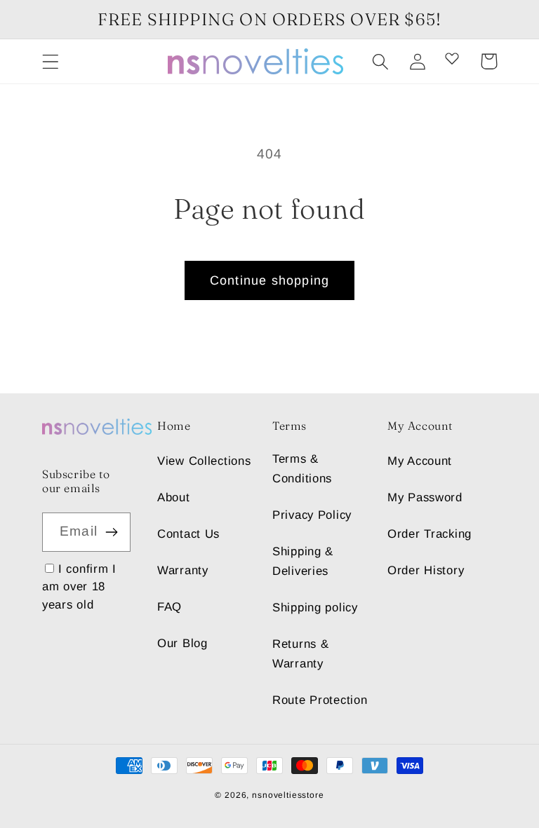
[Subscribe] (111, 532)
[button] (50, 61)
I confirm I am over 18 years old (79, 586)
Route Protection (320, 700)
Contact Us (188, 534)
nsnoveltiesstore (288, 795)
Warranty (182, 570)
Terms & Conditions (302, 468)
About (173, 497)
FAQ (169, 606)
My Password (425, 497)
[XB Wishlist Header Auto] (452, 58)
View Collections (204, 461)
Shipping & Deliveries (302, 561)
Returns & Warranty (300, 653)
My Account (419, 461)
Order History (425, 570)
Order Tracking (429, 534)
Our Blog (182, 643)
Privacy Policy (312, 515)
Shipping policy (315, 607)
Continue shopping (269, 280)
